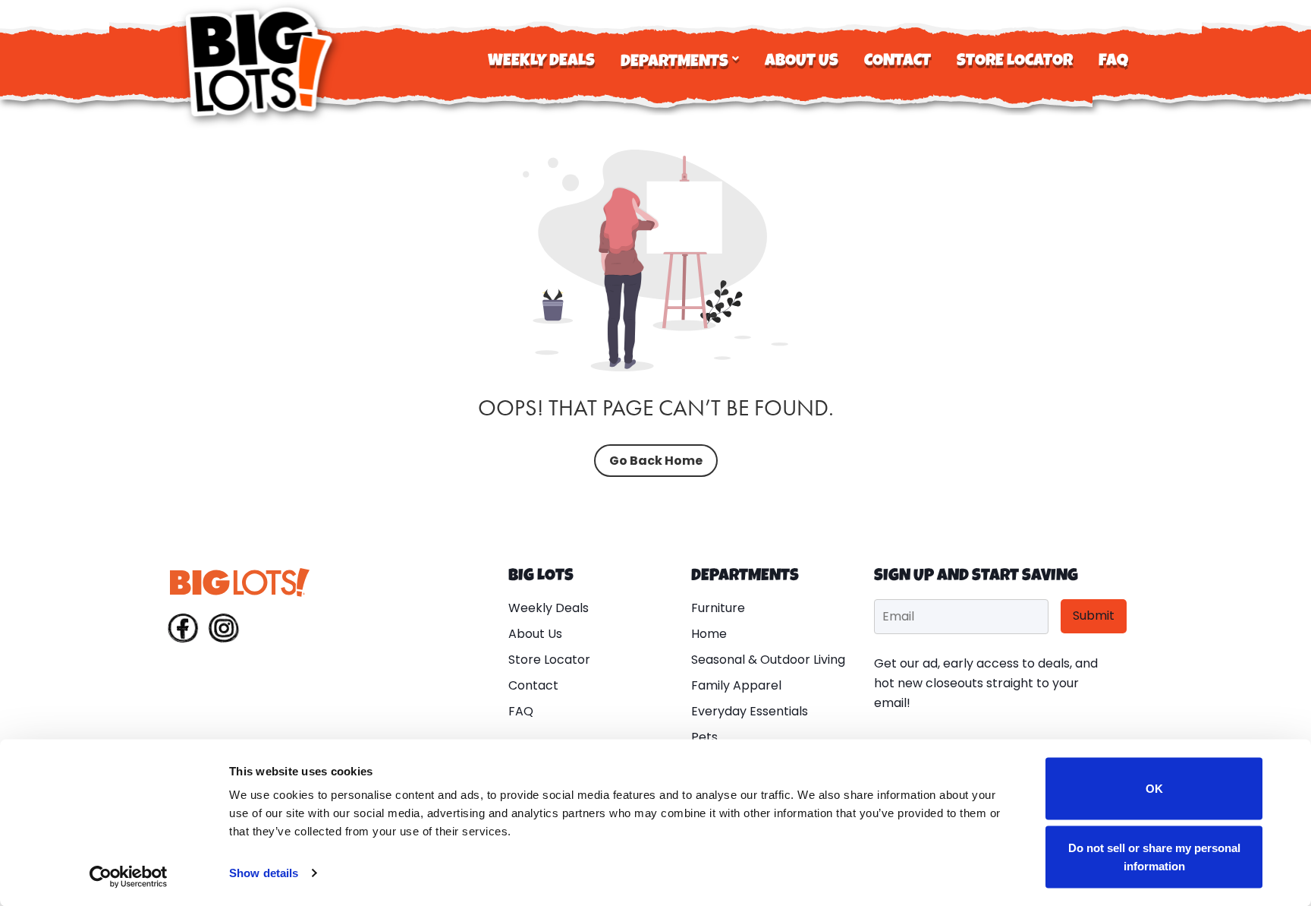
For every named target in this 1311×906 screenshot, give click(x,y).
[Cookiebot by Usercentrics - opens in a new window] (128, 876)
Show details (263, 873)
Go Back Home (656, 460)
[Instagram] (224, 631)
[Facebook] (183, 631)
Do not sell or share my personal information (1154, 856)
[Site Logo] (261, 62)
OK (1154, 788)
